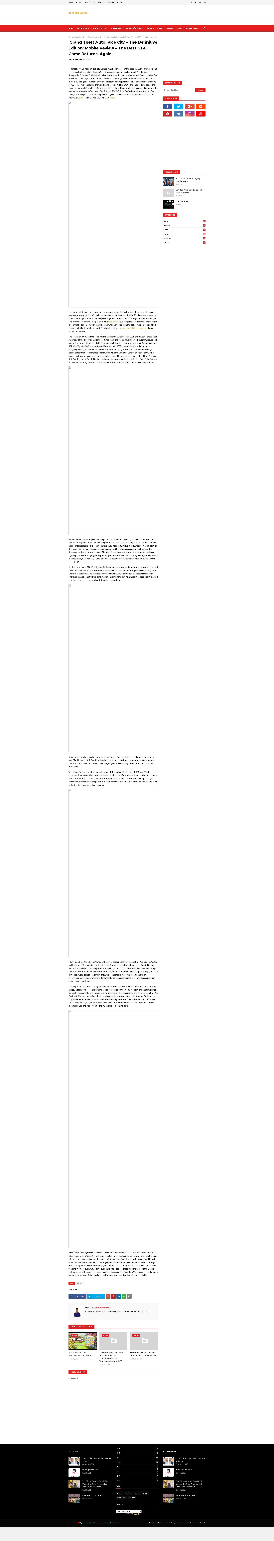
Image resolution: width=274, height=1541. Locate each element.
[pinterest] (204, 2)
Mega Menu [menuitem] (82, 28)
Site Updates (182, 201)
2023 (137, 1462)
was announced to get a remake (133, 328)
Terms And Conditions (105, 2)
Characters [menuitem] (117, 28)
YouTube (184, 242)
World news (185, 238)
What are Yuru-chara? (92, 1495)
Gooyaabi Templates (112, 1523)
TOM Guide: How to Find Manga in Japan (96, 1459)
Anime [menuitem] (160, 28)
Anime (185, 221)
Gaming (78, 37)
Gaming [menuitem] (169, 28)
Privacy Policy (89, 2)
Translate (136, 1514)
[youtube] (201, 113)
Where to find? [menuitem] (100, 28)
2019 (137, 1480)
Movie (185, 234)
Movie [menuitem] (179, 28)
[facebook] (191, 2)
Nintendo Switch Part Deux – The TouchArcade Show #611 (143, 1354)
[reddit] (201, 106)
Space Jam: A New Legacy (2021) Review (188, 179)
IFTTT (184, 230)
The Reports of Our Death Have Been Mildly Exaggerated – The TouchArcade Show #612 (111, 1356)
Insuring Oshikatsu (90, 1470)
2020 (137, 1476)
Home (70, 2)
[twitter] (195, 2)
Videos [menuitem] (150, 28)
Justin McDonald (76, 59)
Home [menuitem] (71, 28)
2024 (137, 1457)
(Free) (112, 97)
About (78, 2)
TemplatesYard (87, 1523)
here (101, 339)
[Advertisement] (154, 15)
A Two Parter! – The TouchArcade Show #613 (79, 1354)
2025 (137, 1453)
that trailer (113, 321)
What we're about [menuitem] (135, 28)
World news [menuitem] (192, 28)
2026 (137, 1448)
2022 (137, 1467)
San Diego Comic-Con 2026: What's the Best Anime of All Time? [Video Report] (95, 1484)
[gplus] (190, 106)
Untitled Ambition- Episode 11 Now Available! (189, 191)
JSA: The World (77, 12)
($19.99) (80, 97)
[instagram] (200, 2)
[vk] (179, 113)
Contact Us (202, 1523)
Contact (120, 2)
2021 (137, 1471)
